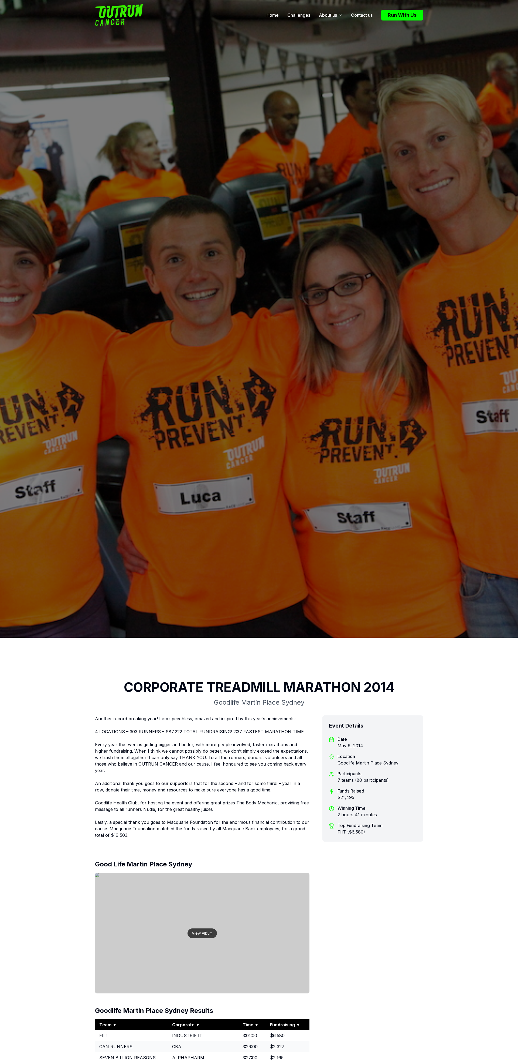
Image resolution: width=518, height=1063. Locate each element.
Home (273, 15)
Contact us (362, 15)
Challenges (298, 15)
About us (328, 15)
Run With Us (402, 15)
